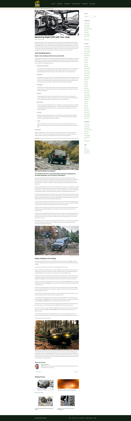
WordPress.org (87, 152)
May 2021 (86, 105)
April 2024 (86, 64)
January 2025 (86, 48)
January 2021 (86, 112)
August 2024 (86, 57)
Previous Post (38, 371)
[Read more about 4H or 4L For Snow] (45, 385)
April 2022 (86, 86)
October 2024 (86, 53)
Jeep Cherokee (87, 23)
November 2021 (87, 95)
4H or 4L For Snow (39, 392)
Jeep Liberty (86, 30)
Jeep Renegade (85, 3)
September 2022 (87, 77)
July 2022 (86, 81)
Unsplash (77, 255)
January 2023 (86, 70)
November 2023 (87, 68)
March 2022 (86, 88)
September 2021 (87, 97)
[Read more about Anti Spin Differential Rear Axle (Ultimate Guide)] (45, 401)
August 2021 (86, 99)
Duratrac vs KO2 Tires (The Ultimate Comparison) (66, 409)
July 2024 (86, 59)
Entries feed (86, 149)
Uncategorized (86, 39)
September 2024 (87, 55)
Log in (85, 147)
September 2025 (87, 46)
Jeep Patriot (86, 32)
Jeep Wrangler (59, 3)
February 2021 (86, 110)
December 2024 (87, 49)
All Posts (53, 3)
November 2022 (87, 73)
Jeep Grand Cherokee (76, 3)
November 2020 (87, 116)
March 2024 (86, 66)
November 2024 (87, 51)
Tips (35, 39)
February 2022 (86, 90)
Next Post (76, 371)
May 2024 (86, 62)
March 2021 (86, 108)
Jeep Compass (92, 3)
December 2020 (87, 114)
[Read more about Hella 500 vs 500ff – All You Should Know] (68, 383)
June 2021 (86, 103)
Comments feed (87, 151)
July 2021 (86, 101)
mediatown (73, 255)
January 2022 (86, 92)
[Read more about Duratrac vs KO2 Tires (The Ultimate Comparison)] (68, 401)
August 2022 (86, 79)
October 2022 (86, 75)
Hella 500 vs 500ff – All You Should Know (67, 390)
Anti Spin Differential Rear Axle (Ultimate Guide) (44, 409)
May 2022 (86, 84)
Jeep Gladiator (67, 3)
